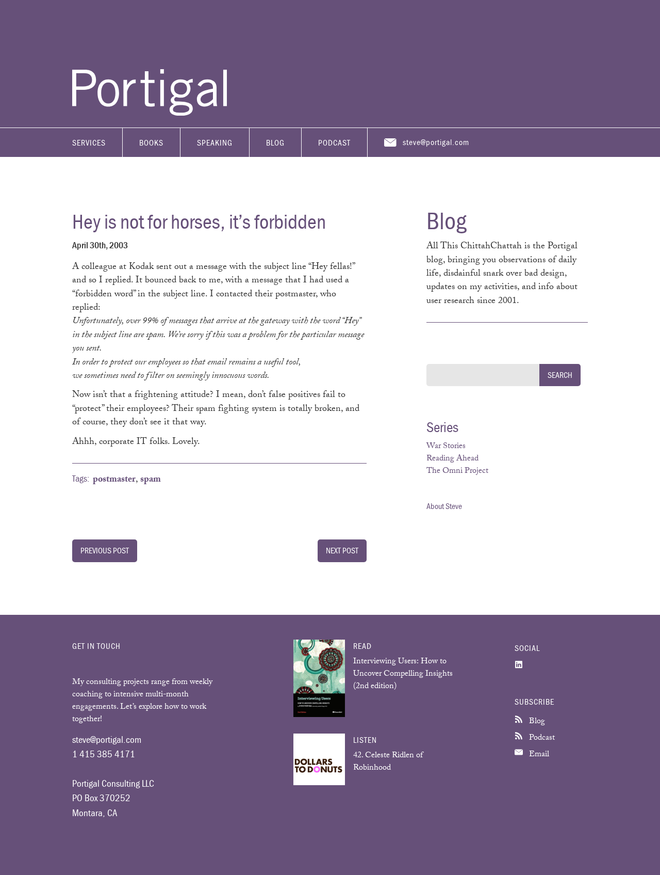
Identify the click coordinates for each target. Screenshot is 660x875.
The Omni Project (457, 472)
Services (89, 142)
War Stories (446, 447)
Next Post (342, 550)
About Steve (444, 506)
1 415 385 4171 (103, 753)
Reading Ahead (452, 459)
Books (151, 142)
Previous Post (104, 550)
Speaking (215, 142)
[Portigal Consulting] (149, 113)
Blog (275, 142)
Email (538, 755)
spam (150, 480)
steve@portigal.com (436, 142)
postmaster (114, 480)
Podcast (334, 142)
